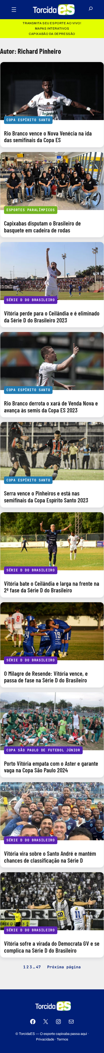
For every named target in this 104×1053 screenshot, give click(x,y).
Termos (62, 1039)
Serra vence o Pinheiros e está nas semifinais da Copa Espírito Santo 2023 (46, 496)
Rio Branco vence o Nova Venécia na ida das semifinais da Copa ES (48, 137)
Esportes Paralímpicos (30, 210)
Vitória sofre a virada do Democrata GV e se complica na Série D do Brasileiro (51, 947)
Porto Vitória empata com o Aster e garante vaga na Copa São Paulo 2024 (51, 767)
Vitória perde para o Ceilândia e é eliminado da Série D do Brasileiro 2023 (51, 316)
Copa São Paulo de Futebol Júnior (43, 750)
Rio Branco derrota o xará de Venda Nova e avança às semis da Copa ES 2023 (51, 406)
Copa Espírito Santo (28, 120)
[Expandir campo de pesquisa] (90, 9)
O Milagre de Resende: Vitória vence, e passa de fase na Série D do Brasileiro (46, 677)
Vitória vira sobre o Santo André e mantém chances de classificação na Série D (50, 857)
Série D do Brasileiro (30, 300)
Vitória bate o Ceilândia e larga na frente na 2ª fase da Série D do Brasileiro (51, 587)
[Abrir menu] (14, 9)
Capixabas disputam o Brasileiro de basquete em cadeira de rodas (42, 226)
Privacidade (45, 1039)
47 (38, 966)
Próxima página (64, 966)
